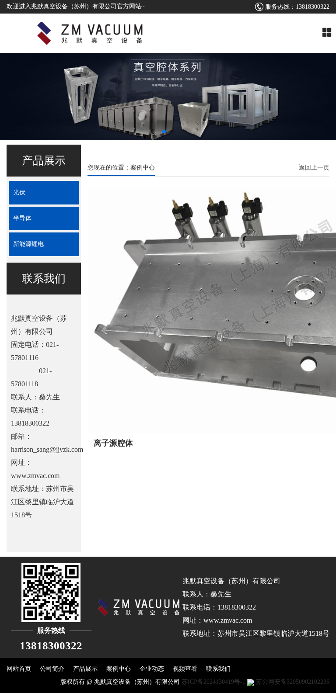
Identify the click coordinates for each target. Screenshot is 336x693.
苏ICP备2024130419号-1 (213, 682)
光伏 (19, 192)
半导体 (22, 218)
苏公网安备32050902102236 (291, 682)
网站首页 (19, 668)
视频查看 (185, 668)
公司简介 (52, 668)
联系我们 (218, 668)
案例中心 (118, 668)
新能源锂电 (28, 244)
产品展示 (85, 668)
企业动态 (152, 668)
